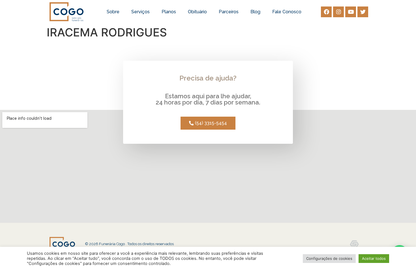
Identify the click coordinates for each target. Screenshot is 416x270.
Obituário (197, 11)
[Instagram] (338, 11)
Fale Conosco (286, 11)
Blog (255, 11)
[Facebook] (326, 11)
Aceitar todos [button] (374, 258)
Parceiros (229, 11)
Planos (169, 11)
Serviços (140, 11)
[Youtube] (350, 11)
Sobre (113, 11)
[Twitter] (362, 11)
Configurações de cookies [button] (329, 258)
